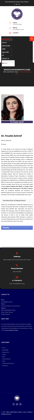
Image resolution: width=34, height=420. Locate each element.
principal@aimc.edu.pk (18, 29)
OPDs (3, 361)
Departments (6, 39)
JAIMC (3, 49)
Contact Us (5, 58)
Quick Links (5, 52)
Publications (6, 45)
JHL (3, 55)
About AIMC (5, 350)
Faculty (4, 42)
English (5, 63)
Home (3, 347)
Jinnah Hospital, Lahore (8, 363)
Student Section (6, 359)
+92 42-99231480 (17, 24)
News (3, 356)
